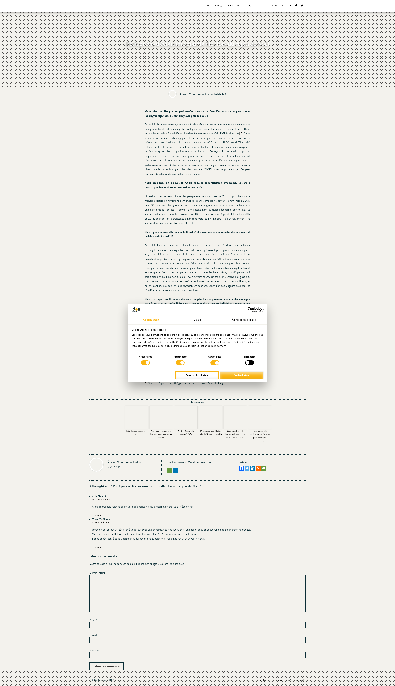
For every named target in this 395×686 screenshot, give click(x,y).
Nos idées (241, 6)
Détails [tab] (197, 319)
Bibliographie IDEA (224, 6)
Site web (94, 650)
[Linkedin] (252, 468)
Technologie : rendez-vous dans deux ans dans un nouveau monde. (161, 434)
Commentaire (98, 572)
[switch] (180, 362)
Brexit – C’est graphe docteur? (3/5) (186, 433)
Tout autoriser (241, 375)
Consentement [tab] (151, 319)
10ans (209, 6)
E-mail (93, 635)
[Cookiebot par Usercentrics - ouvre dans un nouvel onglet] (250, 309)
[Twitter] (247, 468)
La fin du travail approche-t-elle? (136, 433)
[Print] (258, 468)
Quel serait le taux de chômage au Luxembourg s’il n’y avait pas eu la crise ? (235, 434)
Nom (93, 620)
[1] (240, 133)
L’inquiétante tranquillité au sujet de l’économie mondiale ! (211, 434)
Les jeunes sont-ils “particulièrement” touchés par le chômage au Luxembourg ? (260, 436)
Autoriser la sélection (196, 375)
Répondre (96, 515)
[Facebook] (241, 468)
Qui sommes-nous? (258, 6)
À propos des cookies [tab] (244, 319)
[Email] (263, 468)
